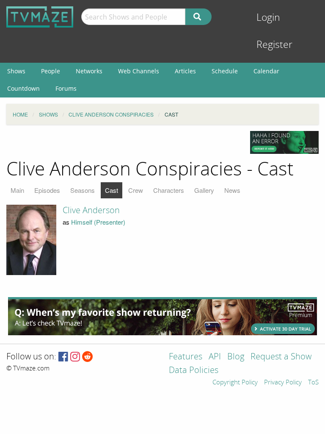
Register (274, 44)
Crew (135, 190)
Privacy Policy (283, 382)
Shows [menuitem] (16, 71)
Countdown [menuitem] (23, 88)
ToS (313, 382)
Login (268, 17)
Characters (168, 190)
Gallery (204, 190)
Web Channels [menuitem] (138, 71)
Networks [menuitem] (89, 71)
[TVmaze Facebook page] (63, 357)
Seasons (82, 190)
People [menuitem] (50, 71)
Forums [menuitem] (66, 88)
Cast (111, 190)
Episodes (47, 190)
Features (185, 357)
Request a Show (281, 357)
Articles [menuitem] (185, 71)
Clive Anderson (91, 210)
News (232, 190)
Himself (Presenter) (98, 221)
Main (17, 190)
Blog (235, 357)
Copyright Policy (235, 382)
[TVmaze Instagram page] (75, 357)
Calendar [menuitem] (266, 71)
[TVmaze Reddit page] (87, 357)
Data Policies (193, 370)
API (215, 357)
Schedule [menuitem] (225, 71)
